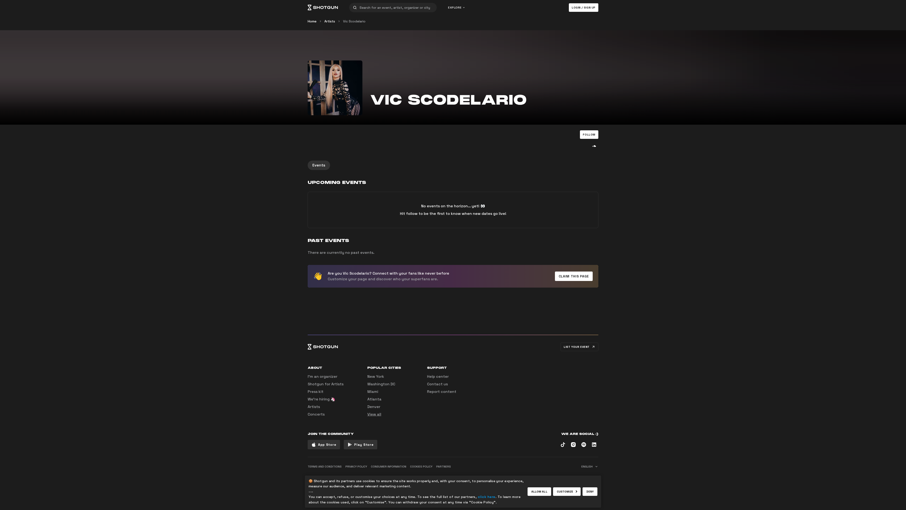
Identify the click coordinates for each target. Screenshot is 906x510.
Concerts (316, 414)
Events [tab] (318, 165)
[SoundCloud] (594, 146)
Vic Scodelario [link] (354, 21)
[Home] (323, 7)
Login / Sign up (584, 7)
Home (312, 21)
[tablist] (453, 165)
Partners (443, 466)
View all (374, 414)
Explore (454, 7)
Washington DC (381, 384)
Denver (373, 406)
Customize (565, 491)
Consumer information (388, 466)
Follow (589, 134)
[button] (589, 134)
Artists (329, 21)
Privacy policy (356, 466)
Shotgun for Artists (326, 384)
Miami (372, 391)
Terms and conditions (325, 466)
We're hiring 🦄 (321, 399)
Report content (441, 391)
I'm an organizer (322, 376)
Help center (438, 376)
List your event (577, 347)
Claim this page (574, 276)
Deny (590, 491)
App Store (327, 444)
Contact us (437, 384)
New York (375, 376)
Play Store (363, 444)
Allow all (539, 491)
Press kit (315, 391)
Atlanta (374, 399)
